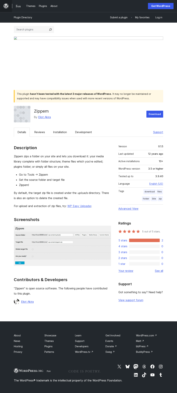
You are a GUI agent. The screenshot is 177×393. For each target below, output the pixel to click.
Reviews (39, 132)
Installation (60, 132)
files (159, 191)
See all (159, 270)
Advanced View (128, 208)
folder (146, 198)
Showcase (50, 335)
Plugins (48, 346)
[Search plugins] (50, 29)
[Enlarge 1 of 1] (106, 230)
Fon (49, 371)
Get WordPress (160, 5)
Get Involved (112, 335)
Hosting (18, 346)
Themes (49, 340)
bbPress (142, 346)
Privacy (18, 351)
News (17, 340)
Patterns (49, 351)
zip (160, 198)
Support (158, 132)
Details (21, 132)
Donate (111, 346)
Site (154, 198)
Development (83, 132)
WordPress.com (146, 335)
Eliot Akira (44, 117)
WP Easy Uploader (79, 206)
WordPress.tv (84, 351)
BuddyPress (144, 351)
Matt (140, 340)
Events (109, 340)
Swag (110, 351)
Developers (81, 346)
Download (155, 114)
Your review (125, 270)
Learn (78, 335)
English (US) (156, 183)
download (150, 191)
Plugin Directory (23, 17)
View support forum (130, 300)
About (17, 335)
